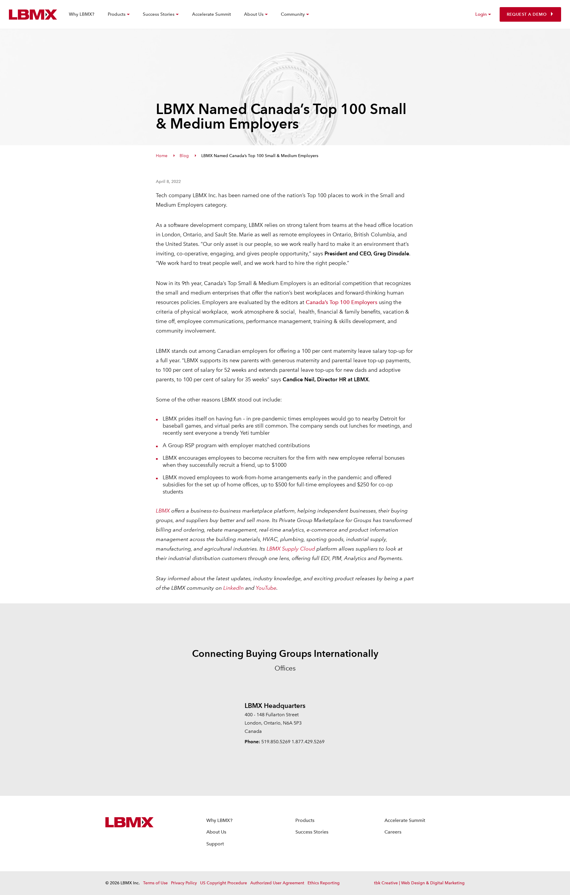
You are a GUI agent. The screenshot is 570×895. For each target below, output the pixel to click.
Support (215, 844)
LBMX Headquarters (275, 705)
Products (304, 820)
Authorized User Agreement (277, 882)
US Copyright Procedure (223, 882)
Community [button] (293, 14)
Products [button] (117, 14)
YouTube (266, 588)
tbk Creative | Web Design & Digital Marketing (419, 882)
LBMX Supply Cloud (291, 548)
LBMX (163, 510)
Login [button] (481, 14)
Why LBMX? (81, 14)
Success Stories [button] (159, 14)
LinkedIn (233, 588)
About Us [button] (254, 14)
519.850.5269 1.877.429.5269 (292, 741)
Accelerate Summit (211, 14)
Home (161, 155)
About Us (216, 832)
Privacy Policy (184, 882)
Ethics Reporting (324, 882)
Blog (184, 155)
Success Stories (311, 832)
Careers (392, 832)
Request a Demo (527, 14)
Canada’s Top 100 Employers (341, 302)
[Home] (33, 15)
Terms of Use (155, 882)
